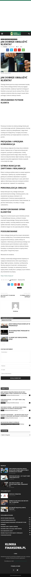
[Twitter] (17, 570)
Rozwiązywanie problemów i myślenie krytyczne (13, 522)
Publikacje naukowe (6, 535)
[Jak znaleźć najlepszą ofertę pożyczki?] (4, 509)
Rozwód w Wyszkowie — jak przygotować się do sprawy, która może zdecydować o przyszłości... (14, 415)
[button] (29, 34)
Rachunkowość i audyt (7, 530)
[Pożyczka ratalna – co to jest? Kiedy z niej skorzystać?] (4, 477)
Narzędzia (3, 395)
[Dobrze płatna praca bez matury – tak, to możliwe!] (4, 502)
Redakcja (5, 46)
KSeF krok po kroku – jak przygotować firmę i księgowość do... (18, 484)
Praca (2, 39)
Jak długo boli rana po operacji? (10, 422)
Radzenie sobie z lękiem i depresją (9, 526)
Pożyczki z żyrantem (15, 494)
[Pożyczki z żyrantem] (4, 495)
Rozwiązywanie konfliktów (11, 39)
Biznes (2, 410)
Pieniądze (3, 402)
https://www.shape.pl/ (7, 276)
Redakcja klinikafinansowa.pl (12, 395)
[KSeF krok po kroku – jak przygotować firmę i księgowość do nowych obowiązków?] (4, 484)
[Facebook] (13, 570)
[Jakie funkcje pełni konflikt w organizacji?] (4, 325)
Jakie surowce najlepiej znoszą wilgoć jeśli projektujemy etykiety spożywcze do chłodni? (14, 392)
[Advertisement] (15, 16)
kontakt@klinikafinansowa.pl (20, 561)
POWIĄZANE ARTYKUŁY (7, 318)
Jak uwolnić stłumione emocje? (8, 296)
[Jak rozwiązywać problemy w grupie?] (4, 332)
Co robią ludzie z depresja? (25, 296)
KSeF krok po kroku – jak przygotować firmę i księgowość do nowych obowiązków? (13, 407)
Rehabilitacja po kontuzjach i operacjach (10, 424)
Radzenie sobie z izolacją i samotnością (11, 528)
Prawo (2, 417)
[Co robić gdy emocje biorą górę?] (4, 339)
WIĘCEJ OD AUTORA (6, 320)
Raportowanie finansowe (7, 518)
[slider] (5, 280)
